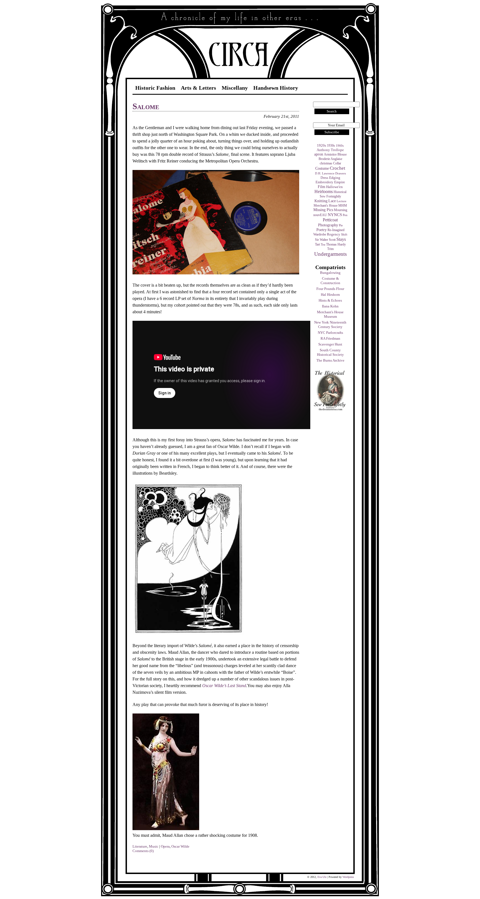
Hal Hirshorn (330, 294)
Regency (333, 234)
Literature (139, 846)
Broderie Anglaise (330, 159)
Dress (324, 177)
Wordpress (348, 876)
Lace (332, 201)
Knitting (321, 201)
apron (318, 154)
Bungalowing (330, 273)
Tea (323, 244)
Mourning (340, 210)
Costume (322, 168)
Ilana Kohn (330, 306)
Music (153, 846)
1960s (340, 145)
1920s (321, 145)
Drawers (340, 173)
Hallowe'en (334, 187)
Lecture (341, 201)
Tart (317, 244)
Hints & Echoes (330, 300)
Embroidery (324, 182)
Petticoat (330, 219)
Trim (330, 249)
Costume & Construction (330, 280)
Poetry (321, 229)
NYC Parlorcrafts (330, 332)
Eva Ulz (322, 876)
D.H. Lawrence (324, 173)
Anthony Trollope (330, 150)
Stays (341, 239)
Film (321, 186)
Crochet (337, 168)
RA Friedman (330, 338)
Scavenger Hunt (330, 344)
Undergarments (330, 254)
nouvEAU (320, 215)
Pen (345, 215)
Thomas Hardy (336, 244)
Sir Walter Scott (325, 239)
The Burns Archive (330, 360)
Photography (328, 225)
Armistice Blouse (335, 154)
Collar (337, 163)
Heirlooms (323, 191)
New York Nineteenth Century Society (330, 324)
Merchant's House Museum (330, 314)
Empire (339, 182)
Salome (145, 106)
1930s (331, 145)
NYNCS (335, 214)
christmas (326, 163)
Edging (334, 178)
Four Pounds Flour (330, 289)
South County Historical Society (330, 352)
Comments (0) (143, 851)
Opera (165, 846)
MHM (342, 205)
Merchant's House (326, 205)
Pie (341, 225)
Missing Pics (323, 210)
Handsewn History (275, 88)
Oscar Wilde (180, 846)
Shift (344, 234)
